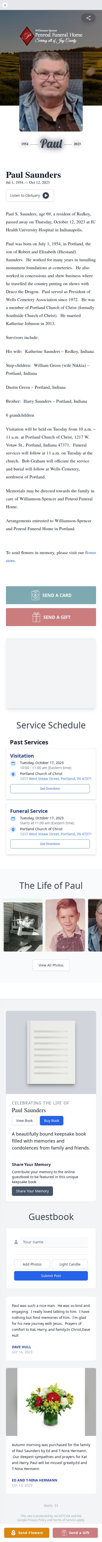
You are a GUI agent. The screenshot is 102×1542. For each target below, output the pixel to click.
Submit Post (51, 1275)
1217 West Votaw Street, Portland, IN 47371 (56, 778)
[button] (51, 1402)
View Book (24, 1120)
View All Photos (51, 965)
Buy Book (51, 1120)
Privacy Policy (37, 1520)
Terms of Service (64, 1520)
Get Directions (50, 788)
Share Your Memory (32, 1191)
